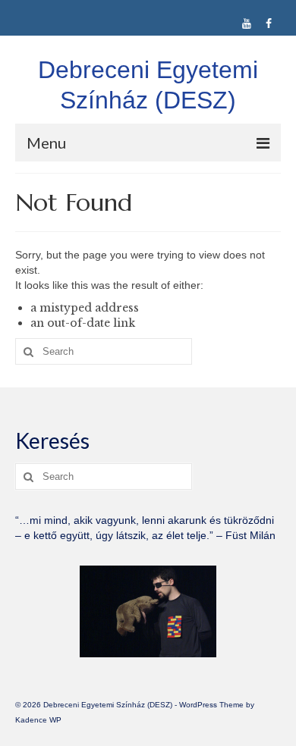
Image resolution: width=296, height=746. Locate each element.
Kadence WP (38, 720)
